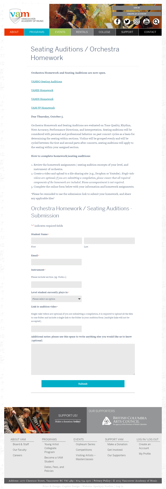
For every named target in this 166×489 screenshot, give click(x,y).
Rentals (82, 32)
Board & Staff (21, 444)
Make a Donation (117, 444)
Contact (150, 32)
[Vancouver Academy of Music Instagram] (136, 21)
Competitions (84, 450)
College (104, 32)
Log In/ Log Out (148, 439)
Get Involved (114, 450)
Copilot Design (71, 486)
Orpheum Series (85, 444)
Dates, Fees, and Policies (54, 469)
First (33, 246)
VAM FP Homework (43, 108)
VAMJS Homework (42, 99)
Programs (37, 32)
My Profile (145, 453)
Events (60, 32)
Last (86, 246)
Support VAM (114, 439)
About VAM (18, 439)
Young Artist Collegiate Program (51, 448)
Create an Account (136, 14)
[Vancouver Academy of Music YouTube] (146, 21)
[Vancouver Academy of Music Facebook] (117, 21)
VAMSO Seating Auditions (46, 81)
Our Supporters (116, 455)
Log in (119, 486)
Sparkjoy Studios (103, 486)
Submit (83, 384)
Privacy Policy (102, 480)
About (14, 32)
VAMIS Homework (42, 90)
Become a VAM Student (53, 459)
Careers (17, 455)
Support (127, 32)
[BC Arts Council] (124, 426)
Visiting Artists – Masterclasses (86, 457)
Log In (137, 7)
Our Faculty (19, 450)
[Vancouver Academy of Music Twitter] (127, 21)
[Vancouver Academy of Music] (26, 16)
